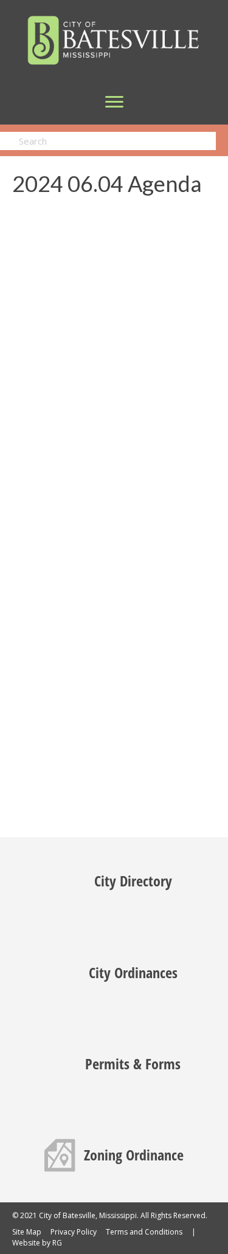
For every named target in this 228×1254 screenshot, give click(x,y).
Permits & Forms (133, 1064)
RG (57, 1243)
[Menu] (114, 102)
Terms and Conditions (144, 1232)
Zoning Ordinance (134, 1155)
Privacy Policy (73, 1232)
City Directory (133, 881)
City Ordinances (133, 972)
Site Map (26, 1232)
